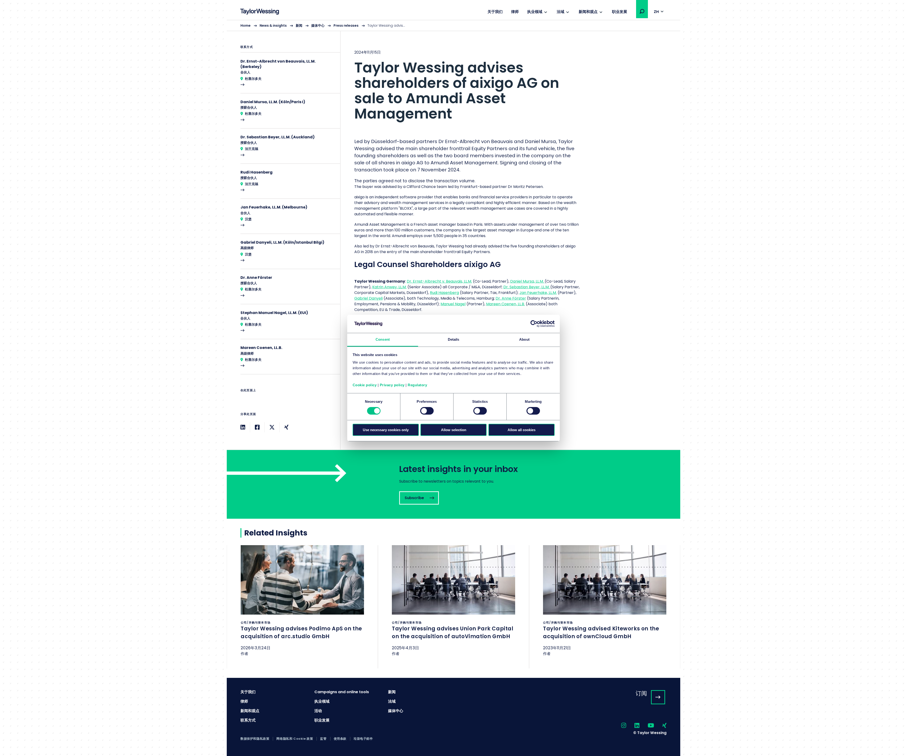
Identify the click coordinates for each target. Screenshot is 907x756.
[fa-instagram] (619, 726)
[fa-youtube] (646, 726)
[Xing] (286, 427)
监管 (323, 739)
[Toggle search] (642, 11)
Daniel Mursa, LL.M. (527, 281)
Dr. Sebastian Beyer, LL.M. (526, 287)
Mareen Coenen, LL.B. (505, 304)
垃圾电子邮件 (363, 739)
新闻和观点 (588, 11)
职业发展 (619, 11)
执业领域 (534, 11)
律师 (515, 11)
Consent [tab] (383, 339)
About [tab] (524, 339)
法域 (560, 11)
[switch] (427, 411)
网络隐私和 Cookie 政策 (294, 739)
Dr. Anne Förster (511, 298)
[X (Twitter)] (272, 427)
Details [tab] (453, 339)
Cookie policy (365, 385)
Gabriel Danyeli (368, 298)
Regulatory (417, 385)
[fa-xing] (660, 726)
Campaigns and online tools (341, 692)
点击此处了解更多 (302, 606)
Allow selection (453, 430)
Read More (287, 76)
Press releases (346, 25)
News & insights (273, 25)
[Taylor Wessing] (259, 12)
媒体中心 (318, 25)
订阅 (641, 693)
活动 (318, 711)
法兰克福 (251, 148)
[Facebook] (257, 427)
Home (245, 25)
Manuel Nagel (453, 304)
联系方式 (248, 720)
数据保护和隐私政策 (254, 739)
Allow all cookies (521, 430)
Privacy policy (392, 385)
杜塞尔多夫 (253, 78)
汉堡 (248, 219)
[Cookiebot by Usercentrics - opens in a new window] (534, 323)
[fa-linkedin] (632, 726)
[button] (642, 11)
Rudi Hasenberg (444, 292)
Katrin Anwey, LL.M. (389, 287)
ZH (656, 11)
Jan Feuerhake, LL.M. (538, 292)
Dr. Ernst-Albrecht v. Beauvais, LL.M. (439, 281)
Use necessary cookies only (386, 430)
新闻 (299, 25)
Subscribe (453, 484)
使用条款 (340, 739)
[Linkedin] (242, 427)
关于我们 (495, 11)
